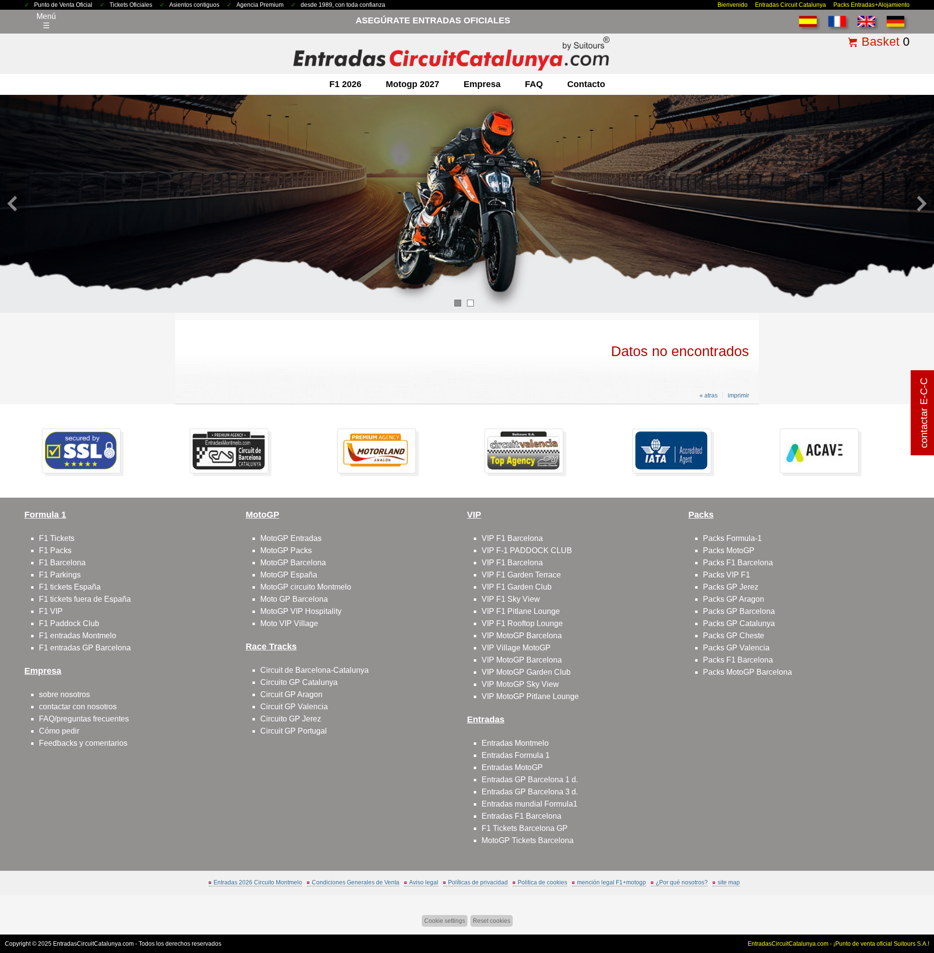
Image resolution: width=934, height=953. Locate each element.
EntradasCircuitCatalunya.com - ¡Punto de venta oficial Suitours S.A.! (838, 943)
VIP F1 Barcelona (512, 538)
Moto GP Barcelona (294, 599)
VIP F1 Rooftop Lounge (522, 623)
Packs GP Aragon (733, 599)
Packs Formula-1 (732, 538)
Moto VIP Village (289, 623)
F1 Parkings (60, 575)
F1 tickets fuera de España (85, 599)
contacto (586, 84)
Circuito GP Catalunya (299, 682)
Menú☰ (46, 21)
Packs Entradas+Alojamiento (871, 4)
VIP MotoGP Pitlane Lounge (530, 696)
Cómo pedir (59, 731)
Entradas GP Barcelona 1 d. (530, 779)
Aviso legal (423, 882)
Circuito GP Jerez (290, 719)
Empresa (482, 84)
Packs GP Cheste (733, 635)
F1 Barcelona (62, 562)
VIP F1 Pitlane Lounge (521, 611)
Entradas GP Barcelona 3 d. (530, 792)
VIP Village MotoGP (516, 648)
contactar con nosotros (78, 706)
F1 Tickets (56, 538)
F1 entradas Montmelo (77, 635)
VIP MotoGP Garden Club (526, 672)
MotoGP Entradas (291, 538)
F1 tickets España (70, 587)
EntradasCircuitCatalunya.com (93, 943)
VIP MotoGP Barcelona (522, 635)
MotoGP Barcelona (293, 562)
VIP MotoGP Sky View (520, 684)
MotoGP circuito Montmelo (305, 587)
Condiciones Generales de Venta (355, 882)
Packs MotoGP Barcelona (747, 672)
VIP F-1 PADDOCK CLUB (527, 550)
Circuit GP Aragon (291, 694)
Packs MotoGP (728, 550)
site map (729, 882)
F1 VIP (51, 611)
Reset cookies (491, 920)
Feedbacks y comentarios (83, 743)
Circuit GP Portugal (293, 731)
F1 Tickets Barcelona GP (525, 828)
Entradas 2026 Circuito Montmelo (258, 882)
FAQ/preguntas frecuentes (84, 719)
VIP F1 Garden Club (517, 587)
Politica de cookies (542, 882)
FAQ (534, 84)
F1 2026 (345, 84)
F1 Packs (55, 550)
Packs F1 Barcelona (738, 562)
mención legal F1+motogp (611, 882)
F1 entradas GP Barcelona (85, 648)
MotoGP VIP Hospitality (300, 611)
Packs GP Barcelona (739, 611)
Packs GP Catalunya (739, 623)
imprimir (738, 395)
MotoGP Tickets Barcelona (528, 840)
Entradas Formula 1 (516, 755)
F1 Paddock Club (69, 623)
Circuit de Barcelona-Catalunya (314, 670)
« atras (709, 395)
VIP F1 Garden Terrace (521, 575)
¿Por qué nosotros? (682, 882)
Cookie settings (444, 920)
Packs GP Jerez (730, 587)
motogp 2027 (412, 84)
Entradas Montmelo (515, 743)
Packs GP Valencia (736, 648)
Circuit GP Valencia (294, 706)
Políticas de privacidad (478, 882)
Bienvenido (733, 4)
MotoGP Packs (286, 550)
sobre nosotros (64, 694)
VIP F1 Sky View (511, 599)
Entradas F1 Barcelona (521, 816)
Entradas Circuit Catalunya (790, 4)
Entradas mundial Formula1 (529, 804)
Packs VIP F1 (726, 575)
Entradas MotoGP (512, 767)
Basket (880, 41)
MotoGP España (288, 575)
